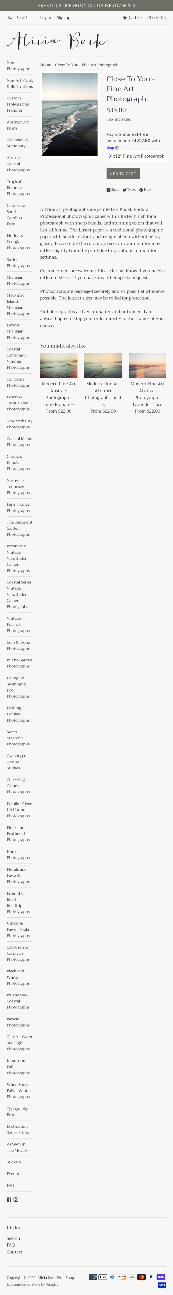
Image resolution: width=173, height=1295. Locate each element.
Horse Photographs (18, 854)
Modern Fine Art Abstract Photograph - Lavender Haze (147, 394)
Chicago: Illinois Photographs (18, 462)
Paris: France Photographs (18, 507)
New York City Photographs (20, 424)
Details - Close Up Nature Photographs (19, 810)
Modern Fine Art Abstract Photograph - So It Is (103, 394)
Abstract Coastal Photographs (18, 163)
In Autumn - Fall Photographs (18, 1067)
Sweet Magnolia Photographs (18, 738)
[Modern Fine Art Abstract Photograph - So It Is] (103, 365)
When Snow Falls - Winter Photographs (19, 1090)
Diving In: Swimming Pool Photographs (18, 687)
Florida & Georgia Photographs (18, 241)
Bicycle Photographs (18, 1022)
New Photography (18, 65)
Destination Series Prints (18, 1129)
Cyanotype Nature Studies (16, 762)
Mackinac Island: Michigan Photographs (18, 304)
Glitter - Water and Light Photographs (19, 1043)
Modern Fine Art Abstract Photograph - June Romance (58, 394)
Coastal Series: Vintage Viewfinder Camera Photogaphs (19, 594)
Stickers (14, 1162)
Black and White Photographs (18, 977)
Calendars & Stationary (17, 143)
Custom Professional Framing (18, 104)
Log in (45, 17)
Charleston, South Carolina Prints (17, 214)
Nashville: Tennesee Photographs (18, 486)
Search (13, 1238)
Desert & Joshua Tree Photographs (18, 403)
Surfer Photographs (18, 262)
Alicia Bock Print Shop (55, 1278)
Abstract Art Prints (18, 125)
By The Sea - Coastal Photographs (18, 1001)
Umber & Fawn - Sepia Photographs (18, 929)
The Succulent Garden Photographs (19, 528)
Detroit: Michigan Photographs (18, 331)
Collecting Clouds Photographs (18, 786)
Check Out (156, 17)
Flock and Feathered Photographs (18, 833)
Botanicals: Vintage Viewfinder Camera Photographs (18, 558)
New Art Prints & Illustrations (20, 83)
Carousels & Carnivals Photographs (18, 953)
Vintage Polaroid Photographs (18, 624)
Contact (14, 1252)
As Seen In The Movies (17, 1147)
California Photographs (18, 382)
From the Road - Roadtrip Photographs (18, 902)
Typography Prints (17, 1112)
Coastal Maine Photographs (19, 442)
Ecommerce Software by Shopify (33, 1284)
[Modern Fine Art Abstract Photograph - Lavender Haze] (147, 365)
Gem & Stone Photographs (18, 645)
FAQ (10, 1185)
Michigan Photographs (18, 280)
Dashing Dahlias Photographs (18, 714)
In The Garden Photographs (19, 663)
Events (13, 1174)
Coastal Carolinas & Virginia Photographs (18, 358)
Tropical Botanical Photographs (18, 187)
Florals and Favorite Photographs (18, 875)
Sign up (63, 17)
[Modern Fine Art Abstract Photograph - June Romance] (59, 365)
